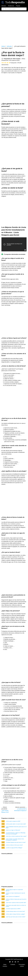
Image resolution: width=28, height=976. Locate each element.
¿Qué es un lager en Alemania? (13, 830)
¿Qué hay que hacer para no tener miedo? (15, 916)
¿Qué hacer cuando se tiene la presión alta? (16, 902)
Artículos (3, 5)
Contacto (12, 964)
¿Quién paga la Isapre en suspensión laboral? (14, 890)
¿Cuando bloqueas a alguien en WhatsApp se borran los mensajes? (15, 833)
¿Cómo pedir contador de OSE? (13, 821)
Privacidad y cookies (22, 965)
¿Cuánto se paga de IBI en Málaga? (14, 847)
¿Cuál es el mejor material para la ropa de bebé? (15, 893)
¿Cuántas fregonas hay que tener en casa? (16, 842)
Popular (18, 5)
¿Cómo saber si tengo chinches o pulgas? (15, 914)
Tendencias (11, 5)
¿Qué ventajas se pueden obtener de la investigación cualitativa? (15, 839)
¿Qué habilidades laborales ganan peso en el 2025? (16, 827)
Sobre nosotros (5, 965)
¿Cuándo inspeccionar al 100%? (13, 908)
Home (3, 46)
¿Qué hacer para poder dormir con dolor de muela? (16, 906)
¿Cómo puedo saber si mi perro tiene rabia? (16, 824)
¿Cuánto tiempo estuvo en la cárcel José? (15, 911)
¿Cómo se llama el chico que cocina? (14, 845)
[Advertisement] (14, 27)
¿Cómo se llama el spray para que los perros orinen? (16, 900)
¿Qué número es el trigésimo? (13, 896)
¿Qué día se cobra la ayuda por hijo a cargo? (16, 836)
